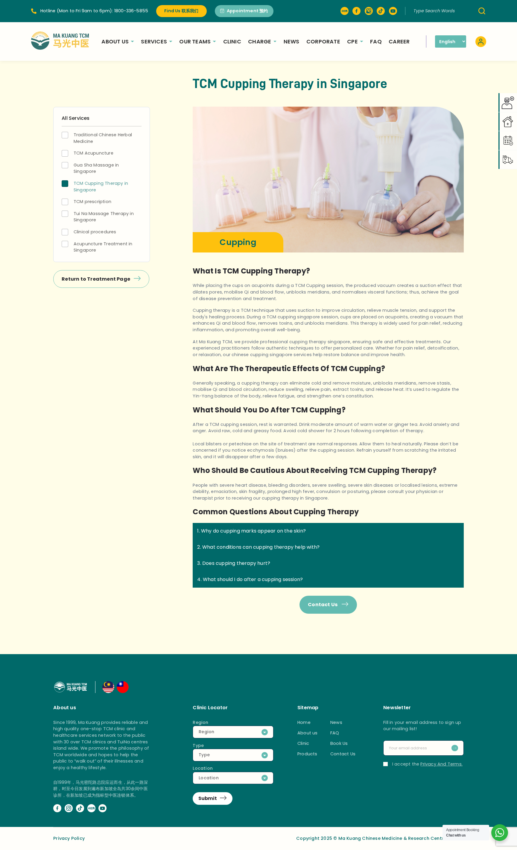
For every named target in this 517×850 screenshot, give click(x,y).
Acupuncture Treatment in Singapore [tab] (103, 247)
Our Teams (195, 41)
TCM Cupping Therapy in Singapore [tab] (101, 186)
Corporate (323, 41)
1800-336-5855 (131, 11)
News (291, 41)
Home (304, 722)
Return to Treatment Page (96, 279)
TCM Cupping (310, 285)
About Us (115, 41)
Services (154, 41)
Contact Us (323, 604)
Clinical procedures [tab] (95, 232)
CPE (352, 41)
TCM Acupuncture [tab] (93, 153)
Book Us (339, 743)
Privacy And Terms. (441, 764)
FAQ (376, 41)
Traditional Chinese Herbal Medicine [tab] (103, 138)
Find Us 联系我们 (181, 11)
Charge (259, 41)
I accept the (427, 764)
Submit (207, 798)
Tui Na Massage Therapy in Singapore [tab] (104, 217)
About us (307, 733)
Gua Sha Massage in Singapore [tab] (96, 168)
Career (399, 41)
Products (307, 754)
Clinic (232, 41)
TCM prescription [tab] (92, 202)
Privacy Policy (69, 838)
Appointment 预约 (247, 11)
